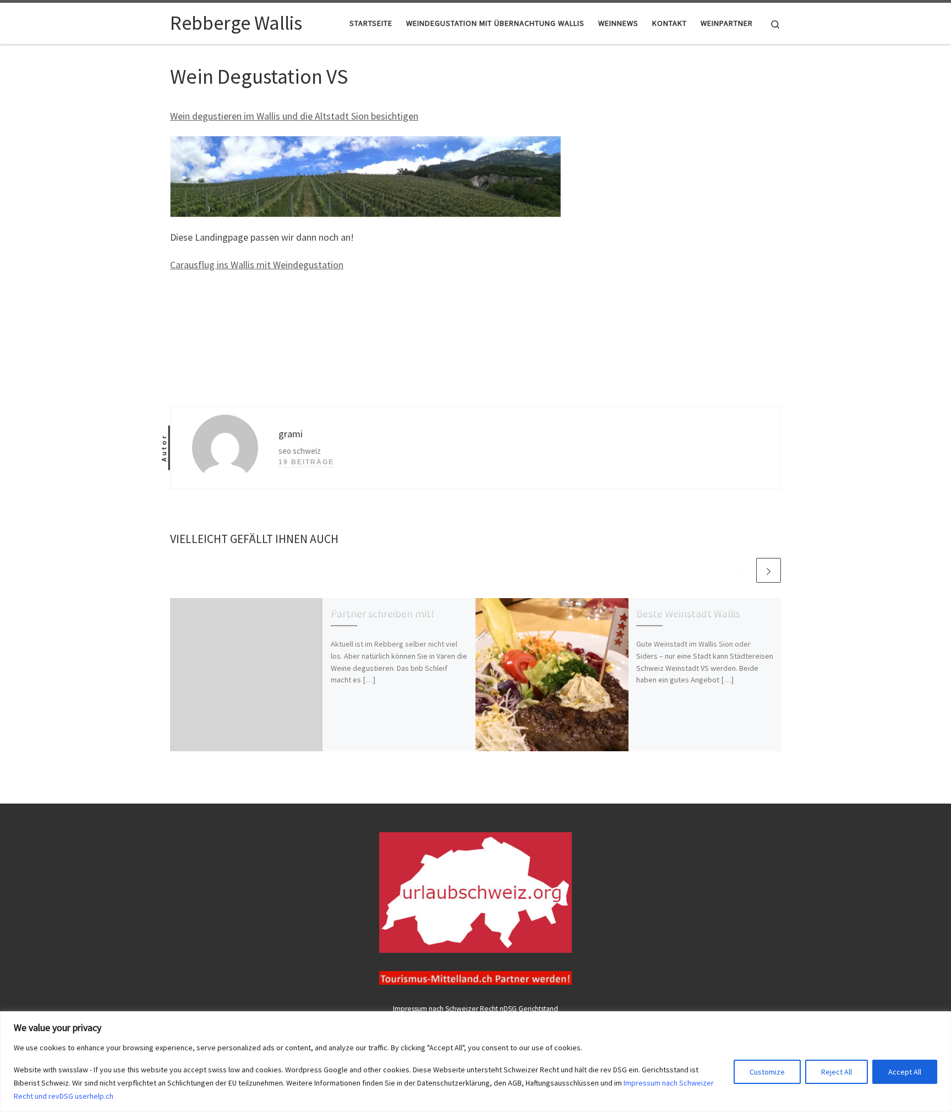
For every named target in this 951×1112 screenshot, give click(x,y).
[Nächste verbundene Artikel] (768, 570)
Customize (767, 1072)
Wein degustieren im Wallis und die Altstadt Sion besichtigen (294, 116)
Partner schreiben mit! (382, 613)
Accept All (904, 1072)
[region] (475, 1061)
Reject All (836, 1072)
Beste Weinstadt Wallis (688, 613)
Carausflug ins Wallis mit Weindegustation (256, 264)
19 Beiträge (306, 462)
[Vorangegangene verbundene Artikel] (742, 570)
